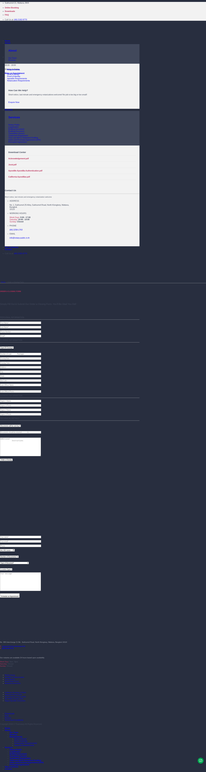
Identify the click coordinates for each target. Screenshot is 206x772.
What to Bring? (20, 739)
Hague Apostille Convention (15, 701)
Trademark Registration (20, 758)
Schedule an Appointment (10, 596)
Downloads (10, 11)
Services (9, 110)
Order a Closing (6, 460)
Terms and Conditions (14, 720)
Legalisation (15, 752)
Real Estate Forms (12, 681)
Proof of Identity (20, 741)
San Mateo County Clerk (14, 699)
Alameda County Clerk (13, 694)
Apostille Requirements (24, 745)
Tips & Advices (11, 247)
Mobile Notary (10, 675)
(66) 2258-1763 (16, 230)
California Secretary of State (15, 692)
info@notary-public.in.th (20, 238)
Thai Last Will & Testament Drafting (25, 760)
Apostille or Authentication (14, 677)
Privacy (8, 718)
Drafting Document (18, 754)
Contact (8, 249)
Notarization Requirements (25, 743)
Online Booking (12, 8)
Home (7, 41)
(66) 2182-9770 (20, 20)
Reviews (13, 735)
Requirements (13, 70)
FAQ (7, 15)
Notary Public (16, 750)
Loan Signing (10, 679)
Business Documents (13, 683)
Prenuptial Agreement (19, 765)
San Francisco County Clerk (15, 697)
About (7, 43)
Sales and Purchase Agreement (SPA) (27, 763)
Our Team (14, 732)
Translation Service (18, 756)
